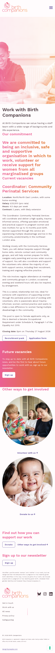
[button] (51, 8)
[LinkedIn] (51, 593)
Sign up (9, 375)
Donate (9, 544)
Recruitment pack (14, 338)
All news (6, 611)
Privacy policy (8, 616)
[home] (14, 7)
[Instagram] (45, 593)
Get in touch (7, 603)
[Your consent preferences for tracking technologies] (50, 648)
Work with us (8, 607)
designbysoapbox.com (10, 649)
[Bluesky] (39, 593)
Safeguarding (8, 620)
